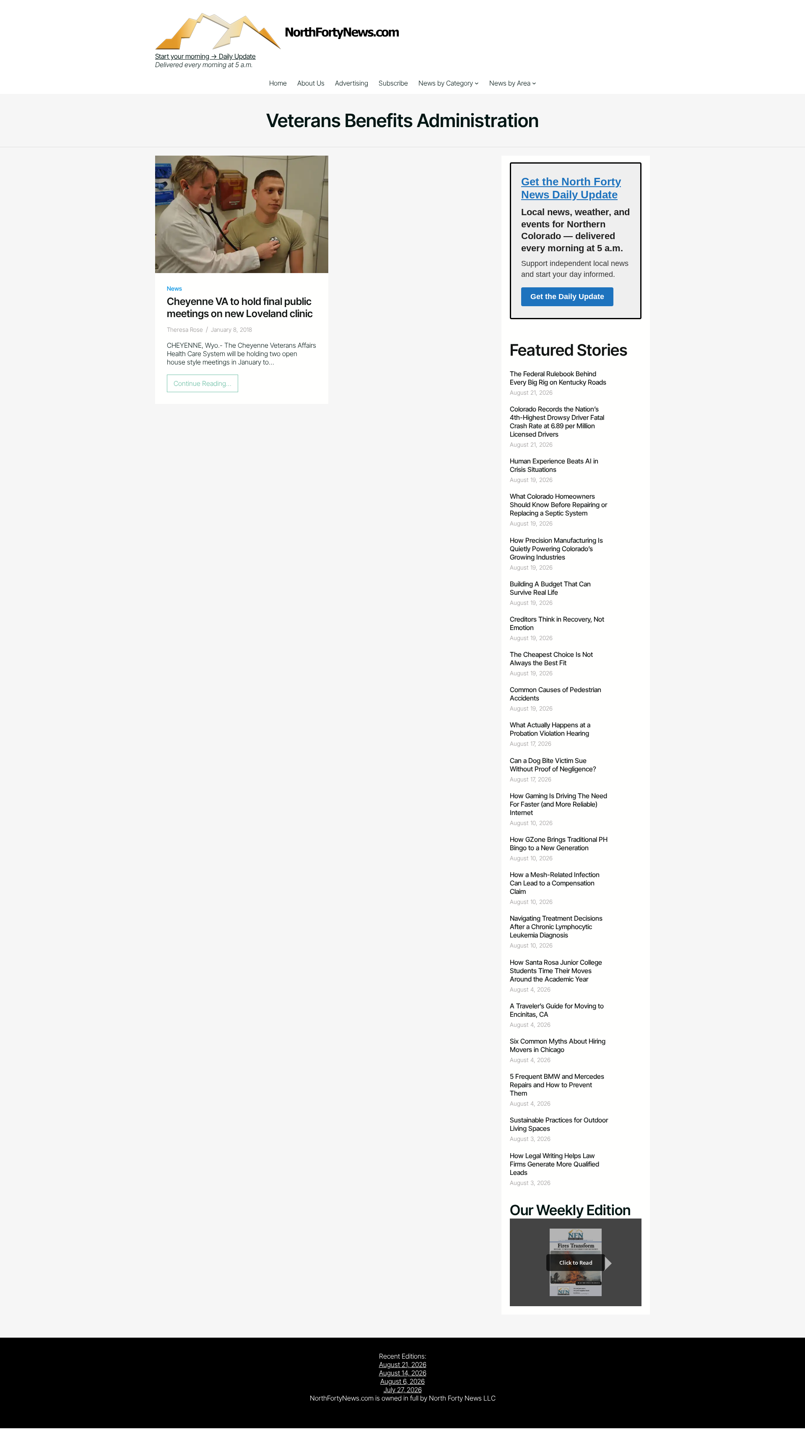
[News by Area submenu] (534, 83)
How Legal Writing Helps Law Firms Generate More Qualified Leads (554, 1164)
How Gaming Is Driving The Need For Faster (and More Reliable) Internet (558, 804)
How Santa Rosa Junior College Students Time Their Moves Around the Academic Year (556, 970)
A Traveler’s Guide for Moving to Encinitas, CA (557, 1010)
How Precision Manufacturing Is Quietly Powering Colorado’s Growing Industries (556, 548)
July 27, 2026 (403, 1389)
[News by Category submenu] (477, 83)
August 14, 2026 (402, 1373)
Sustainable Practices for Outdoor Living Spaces (559, 1124)
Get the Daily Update (567, 296)
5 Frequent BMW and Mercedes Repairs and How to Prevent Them (557, 1084)
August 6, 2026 (402, 1381)
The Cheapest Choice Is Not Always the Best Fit (551, 658)
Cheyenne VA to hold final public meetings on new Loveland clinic (240, 307)
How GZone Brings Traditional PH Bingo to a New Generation (559, 843)
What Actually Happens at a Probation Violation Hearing (550, 729)
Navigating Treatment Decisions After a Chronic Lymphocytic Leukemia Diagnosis (556, 926)
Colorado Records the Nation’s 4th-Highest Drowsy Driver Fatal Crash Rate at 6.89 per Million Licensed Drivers (557, 421)
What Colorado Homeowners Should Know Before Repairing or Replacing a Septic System (558, 504)
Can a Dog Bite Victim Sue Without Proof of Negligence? (553, 764)
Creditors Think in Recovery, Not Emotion (557, 623)
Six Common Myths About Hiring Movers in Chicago (557, 1045)
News (174, 288)
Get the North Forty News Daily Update (571, 188)
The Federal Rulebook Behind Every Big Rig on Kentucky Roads (558, 378)
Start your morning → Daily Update (205, 56)
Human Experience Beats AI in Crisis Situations (554, 465)
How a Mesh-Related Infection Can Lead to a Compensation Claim (555, 883)
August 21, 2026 (402, 1364)
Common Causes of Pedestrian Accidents (555, 693)
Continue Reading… (205, 385)
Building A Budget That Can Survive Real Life (550, 588)
